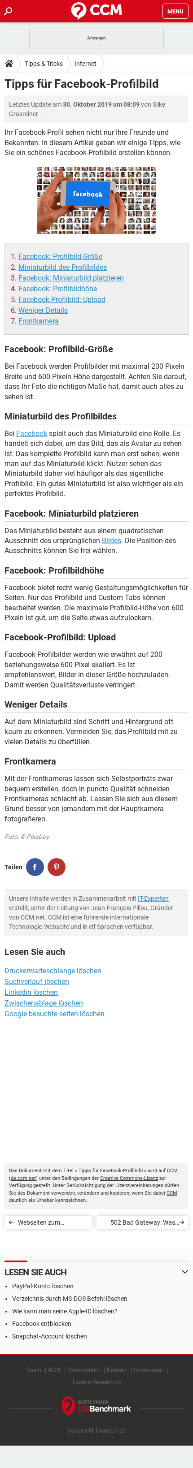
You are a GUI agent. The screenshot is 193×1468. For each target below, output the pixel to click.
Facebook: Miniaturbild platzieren (71, 278)
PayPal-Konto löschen (43, 1286)
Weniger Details (43, 310)
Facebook (31, 433)
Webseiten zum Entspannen (39, 1224)
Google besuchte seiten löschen (54, 1014)
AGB (54, 1370)
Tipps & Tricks (44, 63)
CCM (172, 1171)
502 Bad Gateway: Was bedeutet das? (142, 1224)
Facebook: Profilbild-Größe (60, 256)
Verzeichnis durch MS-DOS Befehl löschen (69, 1298)
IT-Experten (153, 898)
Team (34, 1370)
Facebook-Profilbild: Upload (61, 299)
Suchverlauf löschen (36, 981)
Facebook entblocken (41, 1323)
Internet (85, 63)
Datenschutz (83, 1370)
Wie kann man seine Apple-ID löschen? (65, 1311)
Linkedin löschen (31, 992)
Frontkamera (38, 321)
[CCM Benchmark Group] (96, 1407)
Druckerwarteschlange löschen (52, 971)
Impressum (148, 1370)
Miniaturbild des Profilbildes (62, 267)
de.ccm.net (23, 1178)
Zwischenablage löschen (43, 1003)
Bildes (111, 540)
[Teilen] (35, 867)
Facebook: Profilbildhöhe (57, 289)
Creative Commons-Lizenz (129, 1178)
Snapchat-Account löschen (49, 1336)
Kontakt (117, 1370)
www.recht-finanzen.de (96, 1430)
